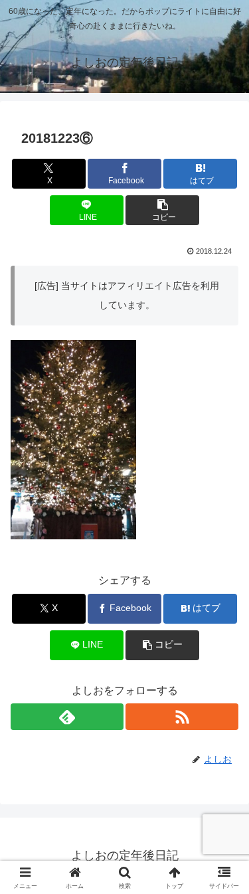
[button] (162, 210)
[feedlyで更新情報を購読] (67, 716)
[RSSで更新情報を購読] (181, 716)
